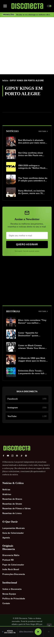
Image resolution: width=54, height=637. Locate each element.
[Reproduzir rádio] (38, 631)
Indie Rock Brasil (10, 569)
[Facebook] (3, 456)
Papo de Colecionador (13, 565)
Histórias (6, 494)
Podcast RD (8, 560)
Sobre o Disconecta (11, 589)
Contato (6, 603)
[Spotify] (26, 456)
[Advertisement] (27, 46)
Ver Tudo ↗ (43, 131)
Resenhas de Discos (12, 499)
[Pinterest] (17, 456)
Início (5, 80)
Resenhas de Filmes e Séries (16, 508)
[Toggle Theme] (49, 6)
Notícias (6, 489)
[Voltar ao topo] (49, 625)
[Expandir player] (48, 631)
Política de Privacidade (13, 598)
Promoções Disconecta (13, 574)
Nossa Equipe (9, 594)
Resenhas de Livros (12, 513)
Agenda (6, 538)
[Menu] (5, 6)
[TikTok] (21, 456)
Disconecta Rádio (10, 555)
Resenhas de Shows (12, 504)
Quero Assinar (27, 244)
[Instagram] (12, 456)
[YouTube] (8, 456)
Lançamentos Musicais (13, 528)
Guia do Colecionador (13, 533)
